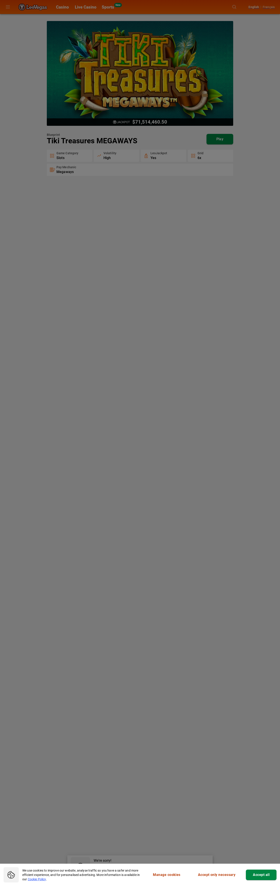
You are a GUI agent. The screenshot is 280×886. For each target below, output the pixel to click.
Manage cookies (166, 875)
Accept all (261, 875)
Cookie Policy (37, 879)
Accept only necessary (217, 875)
